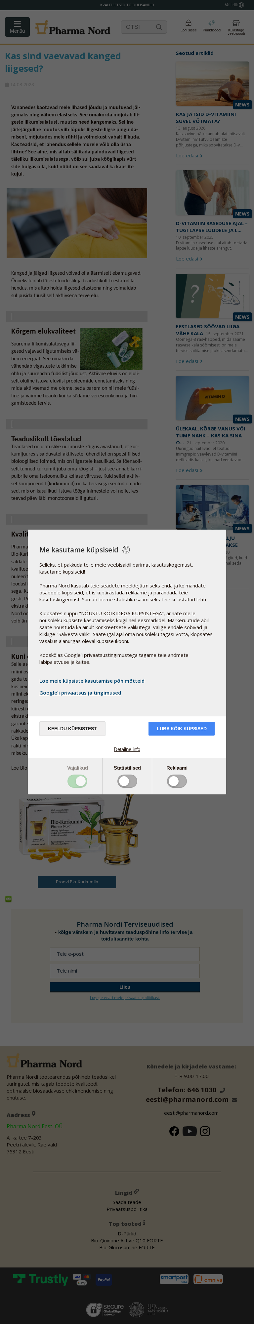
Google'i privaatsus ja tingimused (80, 692)
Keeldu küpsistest (72, 728)
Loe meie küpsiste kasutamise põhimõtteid (92, 680)
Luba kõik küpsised (182, 728)
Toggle (77, 781)
